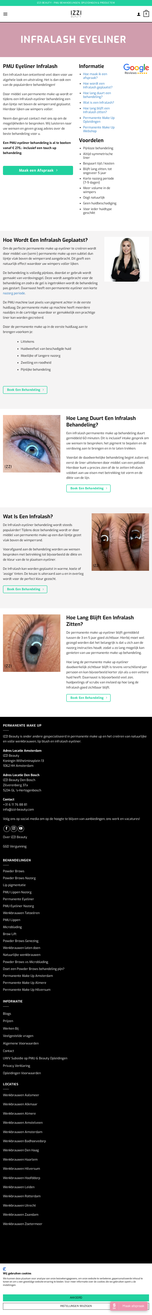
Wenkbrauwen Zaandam (20, 1215)
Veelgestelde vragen (18, 1036)
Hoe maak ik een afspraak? (95, 76)
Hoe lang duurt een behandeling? (97, 95)
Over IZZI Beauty (15, 837)
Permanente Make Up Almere (24, 983)
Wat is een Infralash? (98, 102)
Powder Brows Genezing (20, 941)
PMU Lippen (11, 920)
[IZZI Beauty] (76, 14)
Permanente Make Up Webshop (99, 129)
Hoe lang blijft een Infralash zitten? (96, 110)
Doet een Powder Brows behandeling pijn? (34, 969)
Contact (8, 1051)
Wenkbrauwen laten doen (21, 948)
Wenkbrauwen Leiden (18, 1187)
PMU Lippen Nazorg (17, 892)
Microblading (12, 927)
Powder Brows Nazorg (19, 878)
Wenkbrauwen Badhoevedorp (24, 1141)
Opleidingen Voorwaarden (22, 1073)
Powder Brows (13, 871)
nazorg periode (14, 293)
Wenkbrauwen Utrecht (19, 1205)
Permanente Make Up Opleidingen (99, 120)
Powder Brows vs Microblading (25, 962)
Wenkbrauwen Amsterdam (22, 1132)
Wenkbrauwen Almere (19, 1113)
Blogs (7, 1014)
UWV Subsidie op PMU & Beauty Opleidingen (35, 1058)
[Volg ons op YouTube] (21, 828)
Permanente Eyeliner (18, 899)
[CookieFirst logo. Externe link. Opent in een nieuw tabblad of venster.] (4, 1269)
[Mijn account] (139, 14)
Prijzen (8, 1021)
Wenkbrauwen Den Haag (21, 1150)
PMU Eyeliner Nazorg (18, 906)
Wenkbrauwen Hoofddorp (21, 1178)
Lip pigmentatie (14, 885)
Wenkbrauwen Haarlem (20, 1159)
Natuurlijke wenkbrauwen (21, 955)
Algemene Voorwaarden (21, 1043)
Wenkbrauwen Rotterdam (22, 1196)
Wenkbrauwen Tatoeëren (21, 913)
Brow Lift (9, 934)
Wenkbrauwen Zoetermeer (22, 1224)
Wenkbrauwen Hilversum (21, 1169)
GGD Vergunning (15, 846)
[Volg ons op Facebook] (6, 828)
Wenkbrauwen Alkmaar (20, 1104)
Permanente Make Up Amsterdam (28, 976)
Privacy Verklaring (16, 1066)
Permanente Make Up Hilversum (26, 990)
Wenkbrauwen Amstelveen (23, 1123)
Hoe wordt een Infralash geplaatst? (98, 85)
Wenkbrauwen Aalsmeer (21, 1095)
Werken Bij (11, 1028)
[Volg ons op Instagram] (13, 828)
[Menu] (5, 14)
